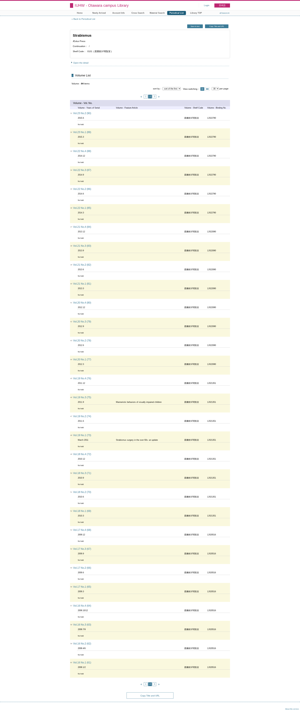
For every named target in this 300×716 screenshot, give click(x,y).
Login (206, 5)
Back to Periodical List (84, 19)
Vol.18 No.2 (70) (82, 492)
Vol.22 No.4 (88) (82, 151)
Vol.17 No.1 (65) (82, 586)
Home (79, 13)
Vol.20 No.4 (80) (82, 302)
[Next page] (159, 96)
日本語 (222, 5)
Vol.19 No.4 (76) (82, 378)
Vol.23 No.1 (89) (82, 132)
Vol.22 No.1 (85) (82, 208)
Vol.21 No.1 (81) (82, 283)
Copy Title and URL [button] (216, 26)
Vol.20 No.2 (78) (82, 340)
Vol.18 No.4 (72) (82, 454)
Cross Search (137, 13)
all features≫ (225, 13)
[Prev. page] (141, 96)
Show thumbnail (207, 89)
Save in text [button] (195, 26)
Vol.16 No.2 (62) (82, 643)
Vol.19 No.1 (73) (82, 435)
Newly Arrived (99, 13)
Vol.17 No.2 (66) (82, 568)
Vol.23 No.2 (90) (82, 113)
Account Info (118, 13)
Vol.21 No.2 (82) (82, 264)
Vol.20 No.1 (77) (82, 359)
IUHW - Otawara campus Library (102, 5)
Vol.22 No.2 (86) (82, 189)
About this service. (292, 709)
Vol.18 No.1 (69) (82, 511)
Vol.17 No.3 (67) (82, 549)
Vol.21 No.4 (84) (82, 227)
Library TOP (196, 13)
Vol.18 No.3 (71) (82, 473)
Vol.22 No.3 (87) (82, 170)
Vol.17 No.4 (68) (82, 530)
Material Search (157, 13)
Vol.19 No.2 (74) (82, 416)
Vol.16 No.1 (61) (82, 662)
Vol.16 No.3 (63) (82, 624)
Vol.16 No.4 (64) (82, 605)
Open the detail (80, 63)
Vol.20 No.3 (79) (82, 321)
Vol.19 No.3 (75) (82, 397)
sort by (156, 88)
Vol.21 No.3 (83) (82, 246)
